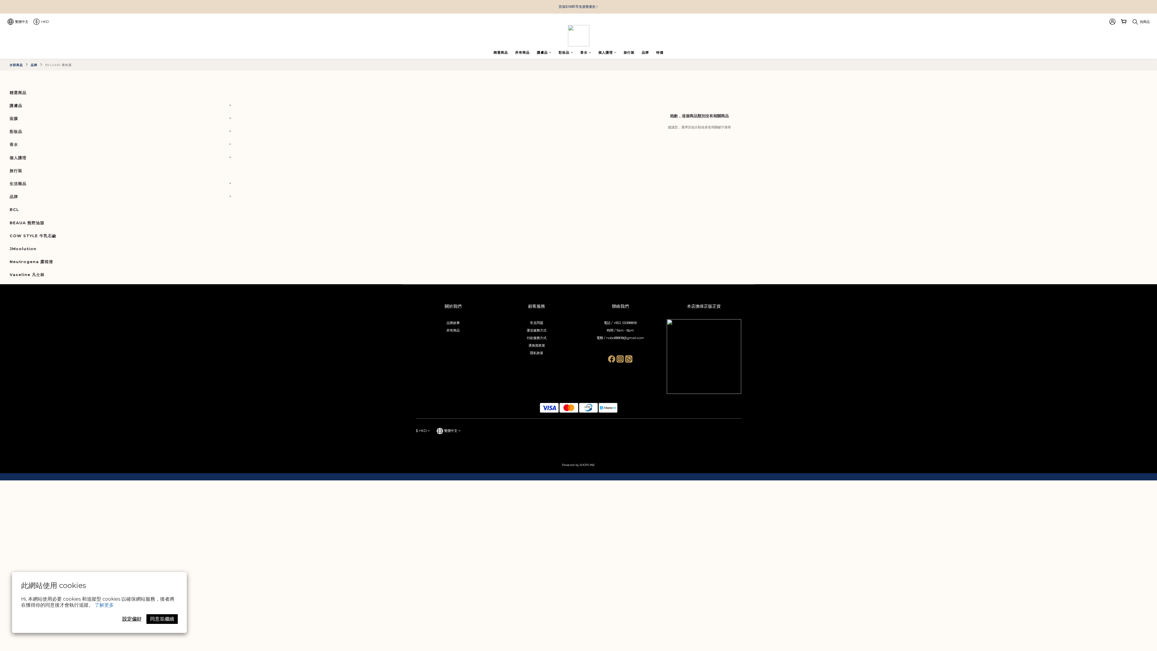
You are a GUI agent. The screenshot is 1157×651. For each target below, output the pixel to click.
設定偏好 (132, 619)
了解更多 (104, 605)
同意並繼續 (162, 619)
